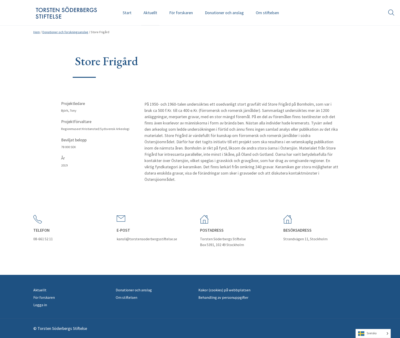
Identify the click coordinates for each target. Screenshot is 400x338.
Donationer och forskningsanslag (65, 32)
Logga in (40, 304)
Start (127, 12)
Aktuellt (150, 12)
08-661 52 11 (43, 239)
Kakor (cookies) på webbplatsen (224, 290)
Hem (36, 32)
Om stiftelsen (267, 12)
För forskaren (181, 12)
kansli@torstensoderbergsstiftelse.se (147, 239)
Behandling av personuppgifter (223, 297)
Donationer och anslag (224, 12)
